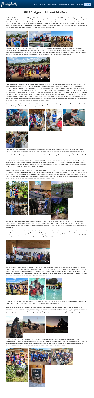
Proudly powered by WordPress (52, 393)
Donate (87, 4)
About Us (42, 4)
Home (36, 4)
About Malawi (63, 4)
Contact (80, 4)
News (72, 4)
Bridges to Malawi (39, 393)
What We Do (52, 4)
